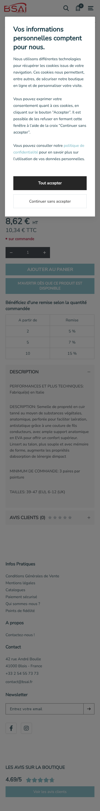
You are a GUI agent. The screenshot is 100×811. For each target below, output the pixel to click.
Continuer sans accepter (50, 201)
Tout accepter (50, 183)
